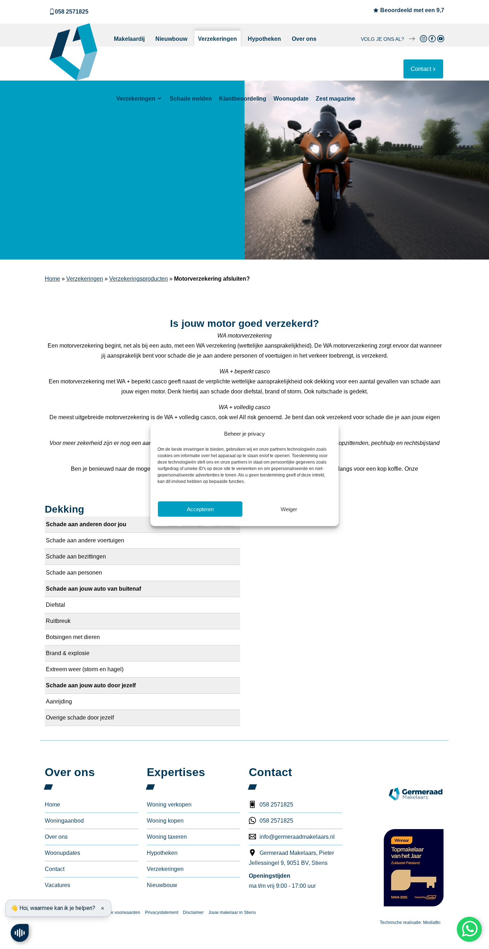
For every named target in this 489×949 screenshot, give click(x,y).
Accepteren (200, 509)
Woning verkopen (169, 805)
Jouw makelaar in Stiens (232, 912)
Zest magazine (335, 99)
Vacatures (57, 885)
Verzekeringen (217, 39)
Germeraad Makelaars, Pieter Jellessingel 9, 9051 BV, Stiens (291, 858)
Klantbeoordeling (242, 99)
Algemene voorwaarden (116, 912)
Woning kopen (165, 821)
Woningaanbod (64, 821)
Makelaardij (129, 39)
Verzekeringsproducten (138, 279)
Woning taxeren (167, 837)
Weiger (289, 509)
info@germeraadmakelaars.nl (297, 837)
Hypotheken (264, 39)
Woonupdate (291, 99)
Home (52, 279)
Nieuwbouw (171, 39)
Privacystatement (161, 912)
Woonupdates (62, 853)
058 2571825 (71, 12)
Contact (421, 69)
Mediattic (432, 922)
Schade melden (191, 99)
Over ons (304, 39)
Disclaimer (193, 912)
